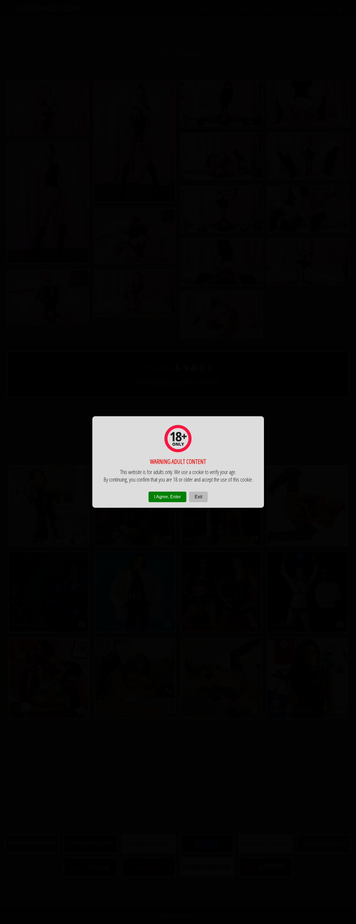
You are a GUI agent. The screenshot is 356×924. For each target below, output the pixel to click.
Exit (198, 496)
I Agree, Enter (167, 496)
